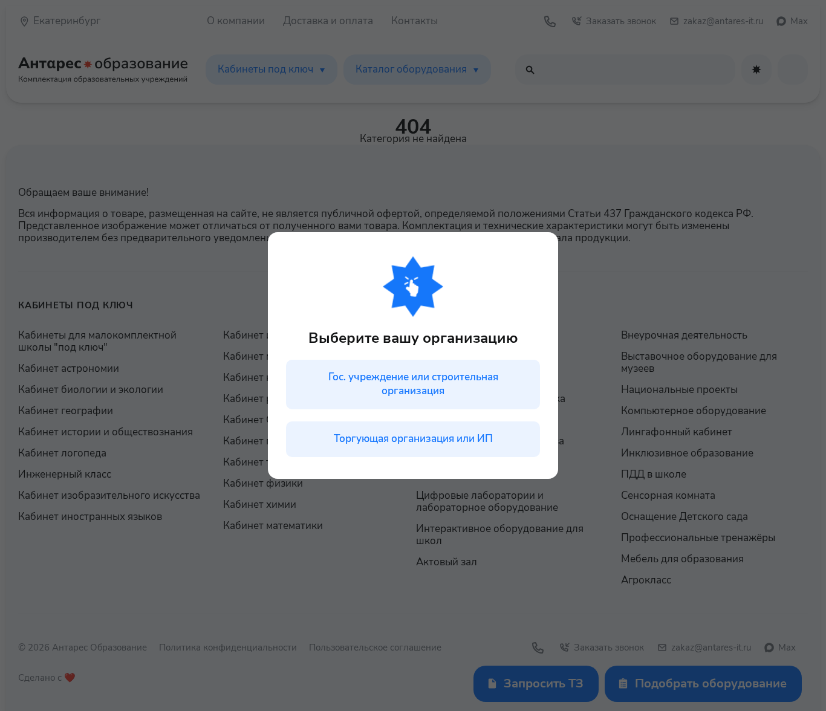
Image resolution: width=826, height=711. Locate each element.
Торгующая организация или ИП (413, 439)
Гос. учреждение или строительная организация (413, 384)
